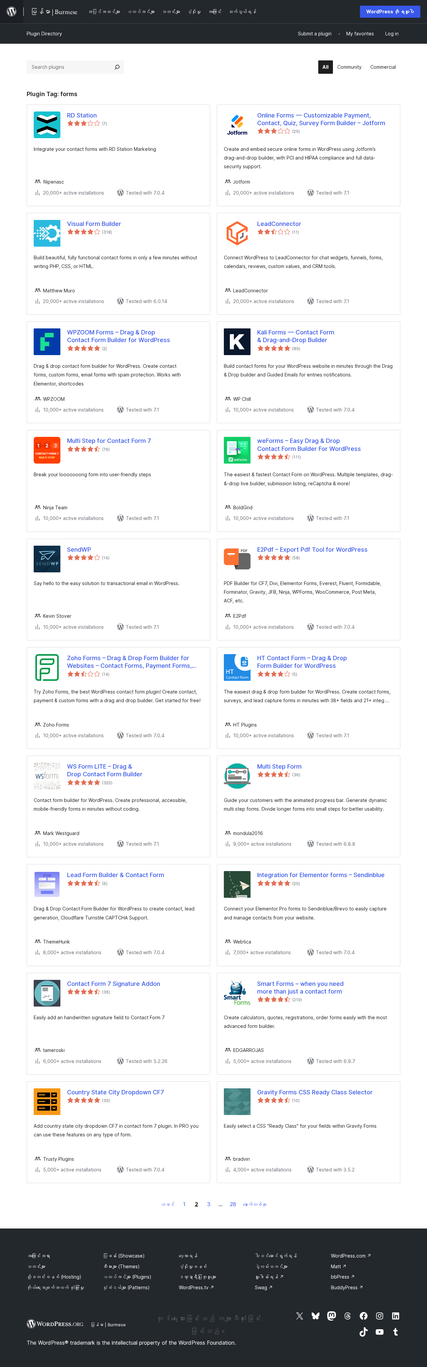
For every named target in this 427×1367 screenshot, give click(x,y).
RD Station (82, 115)
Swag (264, 1287)
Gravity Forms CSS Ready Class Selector (315, 1092)
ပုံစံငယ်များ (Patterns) (126, 1287)
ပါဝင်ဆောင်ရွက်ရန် (276, 1256)
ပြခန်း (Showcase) (124, 1256)
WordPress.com (351, 1256)
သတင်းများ (36, 1266)
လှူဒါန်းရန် (269, 1277)
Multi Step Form (279, 766)
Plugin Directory (44, 33)
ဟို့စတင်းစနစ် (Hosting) (54, 1277)
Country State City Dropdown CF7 (115, 1092)
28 (233, 1204)
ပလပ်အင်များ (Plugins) (127, 1277)
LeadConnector (279, 223)
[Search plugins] (117, 67)
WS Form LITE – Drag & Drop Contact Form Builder (104, 770)
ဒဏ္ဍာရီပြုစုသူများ (197, 1277)
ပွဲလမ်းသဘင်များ (271, 1266)
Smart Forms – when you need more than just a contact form (300, 987)
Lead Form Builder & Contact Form (115, 874)
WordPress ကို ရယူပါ (390, 11)
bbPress (343, 1277)
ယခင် (167, 1204)
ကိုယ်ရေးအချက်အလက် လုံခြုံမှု (55, 1287)
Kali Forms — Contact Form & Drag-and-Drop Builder (295, 336)
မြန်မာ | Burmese (108, 1324)
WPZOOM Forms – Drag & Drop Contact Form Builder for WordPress (118, 336)
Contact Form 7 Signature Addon (113, 983)
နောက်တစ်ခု (255, 1204)
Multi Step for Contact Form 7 (109, 440)
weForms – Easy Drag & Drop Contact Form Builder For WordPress (309, 444)
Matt (339, 1266)
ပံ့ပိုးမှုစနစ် (193, 1266)
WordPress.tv (196, 1287)
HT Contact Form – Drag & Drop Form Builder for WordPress (302, 661)
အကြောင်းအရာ (38, 1256)
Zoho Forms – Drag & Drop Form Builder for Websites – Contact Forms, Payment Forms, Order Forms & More (129, 662)
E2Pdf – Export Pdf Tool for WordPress (312, 549)
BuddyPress (347, 1287)
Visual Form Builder (94, 223)
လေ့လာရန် (188, 1256)
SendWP (79, 549)
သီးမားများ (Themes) (121, 1266)
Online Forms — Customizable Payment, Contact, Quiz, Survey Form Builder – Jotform (321, 119)
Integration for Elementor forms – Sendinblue (321, 874)
